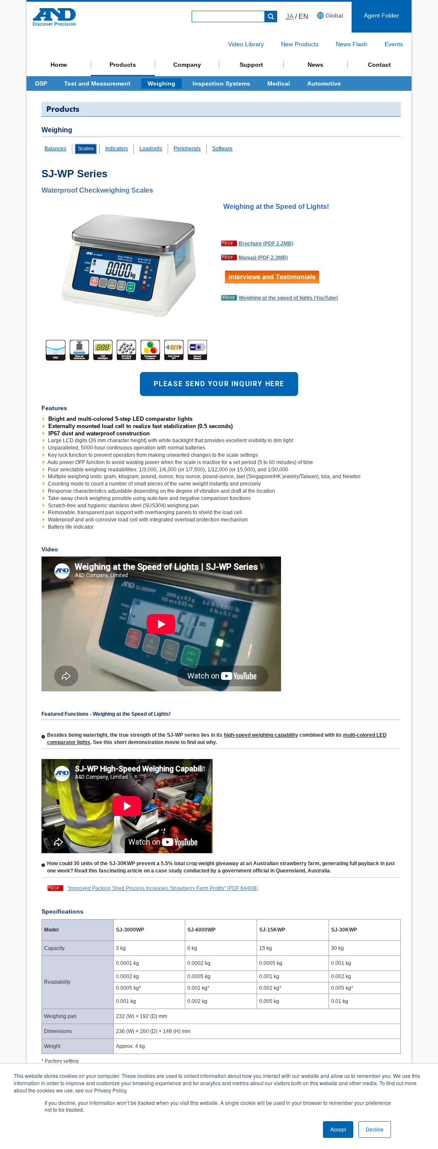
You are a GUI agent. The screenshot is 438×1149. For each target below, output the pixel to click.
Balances (55, 149)
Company (187, 64)
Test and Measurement (97, 83)
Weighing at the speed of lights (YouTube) (288, 298)
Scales (86, 149)
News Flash (351, 44)
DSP (41, 83)
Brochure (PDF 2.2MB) (266, 244)
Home (58, 64)
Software (222, 149)
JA (289, 16)
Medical (278, 83)
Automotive (324, 83)
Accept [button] (338, 1129)
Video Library (246, 44)
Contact (379, 64)
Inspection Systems (221, 83)
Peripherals (187, 149)
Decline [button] (375, 1129)
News (315, 64)
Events (394, 44)
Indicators (116, 149)
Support (251, 64)
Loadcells (150, 149)
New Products (300, 44)
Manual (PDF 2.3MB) (263, 258)
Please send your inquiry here (219, 384)
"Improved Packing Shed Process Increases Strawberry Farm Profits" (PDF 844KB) (162, 888)
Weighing (161, 83)
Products (123, 64)
